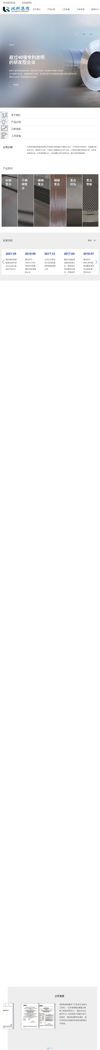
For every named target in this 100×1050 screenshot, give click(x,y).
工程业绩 (80, 9)
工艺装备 (66, 9)
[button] (3, 262)
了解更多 (15, 84)
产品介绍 (51, 9)
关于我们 (36, 9)
